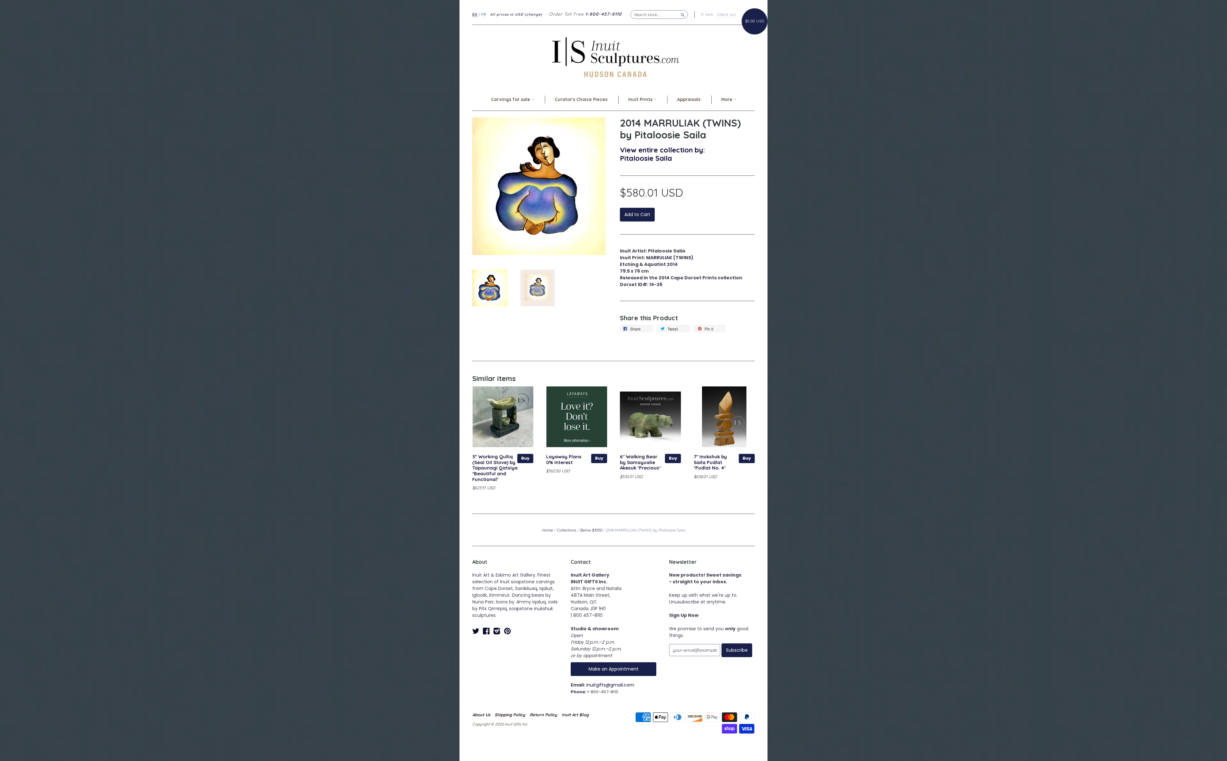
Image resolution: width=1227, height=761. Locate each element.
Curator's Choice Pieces (581, 99)
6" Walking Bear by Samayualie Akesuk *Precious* (640, 462)
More (727, 99)
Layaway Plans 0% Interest (564, 459)
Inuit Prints (641, 99)
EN (474, 14)
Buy (525, 458)
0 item (707, 14)
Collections (566, 530)
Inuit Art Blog (575, 714)
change (533, 14)
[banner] (613, 57)
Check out (726, 14)
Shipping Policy (510, 714)
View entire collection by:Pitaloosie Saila (662, 153)
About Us (481, 714)
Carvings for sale (511, 99)
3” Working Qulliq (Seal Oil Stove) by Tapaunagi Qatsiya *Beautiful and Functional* (495, 468)
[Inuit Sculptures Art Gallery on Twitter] (475, 631)
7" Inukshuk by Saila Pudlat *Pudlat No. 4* (710, 462)
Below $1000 (591, 530)
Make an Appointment (613, 669)
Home (547, 530)
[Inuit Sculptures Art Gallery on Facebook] (486, 631)
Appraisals (688, 99)
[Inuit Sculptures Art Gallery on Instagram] (496, 631)
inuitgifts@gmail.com (610, 685)
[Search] (683, 14)
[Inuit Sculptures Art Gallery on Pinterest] (507, 631)
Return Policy (543, 714)
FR (483, 14)
